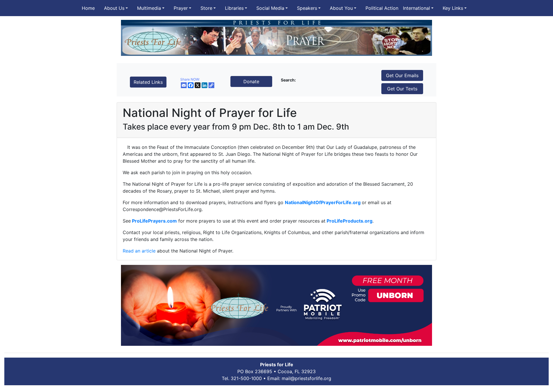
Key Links (453, 8)
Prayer (181, 8)
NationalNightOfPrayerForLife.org (323, 202)
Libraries (234, 8)
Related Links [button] (148, 82)
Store (206, 8)
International (416, 8)
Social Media (270, 8)
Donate (251, 81)
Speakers (307, 8)
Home (88, 8)
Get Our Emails (402, 75)
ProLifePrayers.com (154, 221)
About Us (114, 8)
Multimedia (149, 8)
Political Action (381, 8)
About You (341, 8)
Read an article (139, 251)
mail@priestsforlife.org (306, 378)
